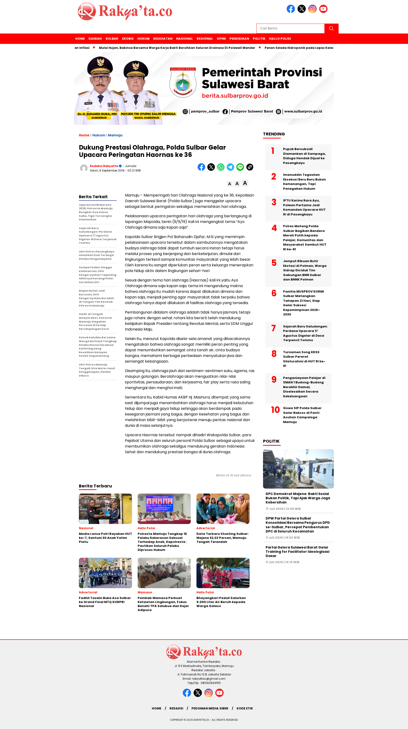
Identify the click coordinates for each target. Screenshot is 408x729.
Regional (205, 38)
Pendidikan (239, 38)
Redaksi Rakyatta (104, 166)
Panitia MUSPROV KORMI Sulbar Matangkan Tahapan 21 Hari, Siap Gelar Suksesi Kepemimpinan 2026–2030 (303, 303)
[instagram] (313, 12)
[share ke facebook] (202, 170)
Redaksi (176, 708)
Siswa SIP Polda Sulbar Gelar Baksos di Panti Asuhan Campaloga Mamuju (302, 415)
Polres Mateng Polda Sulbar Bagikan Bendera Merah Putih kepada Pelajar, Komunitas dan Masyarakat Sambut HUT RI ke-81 (304, 237)
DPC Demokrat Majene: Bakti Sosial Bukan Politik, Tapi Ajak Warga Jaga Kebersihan (298, 498)
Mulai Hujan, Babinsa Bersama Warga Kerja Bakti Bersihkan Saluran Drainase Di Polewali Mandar (160, 48)
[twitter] (302, 12)
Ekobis (128, 38)
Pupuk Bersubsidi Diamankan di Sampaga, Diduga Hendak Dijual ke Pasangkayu (304, 156)
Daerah (95, 38)
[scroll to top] (392, 721)
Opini (221, 38)
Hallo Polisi (280, 38)
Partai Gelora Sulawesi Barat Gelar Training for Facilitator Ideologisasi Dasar (297, 551)
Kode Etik (245, 708)
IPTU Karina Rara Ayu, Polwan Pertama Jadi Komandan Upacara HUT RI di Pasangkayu (304, 207)
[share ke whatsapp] (222, 170)
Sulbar (112, 38)
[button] (230, 184)
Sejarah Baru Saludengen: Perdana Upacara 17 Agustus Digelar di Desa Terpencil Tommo (305, 333)
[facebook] (292, 12)
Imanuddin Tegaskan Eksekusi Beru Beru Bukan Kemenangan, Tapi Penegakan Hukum (304, 181)
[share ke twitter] (212, 170)
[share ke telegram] (231, 170)
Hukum (143, 38)
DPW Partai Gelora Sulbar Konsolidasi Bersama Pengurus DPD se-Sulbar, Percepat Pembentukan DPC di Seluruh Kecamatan (298, 525)
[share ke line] (241, 170)
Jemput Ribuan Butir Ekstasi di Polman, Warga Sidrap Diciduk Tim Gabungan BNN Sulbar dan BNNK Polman (305, 270)
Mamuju (115, 135)
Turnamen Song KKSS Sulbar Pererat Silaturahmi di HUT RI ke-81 (304, 359)
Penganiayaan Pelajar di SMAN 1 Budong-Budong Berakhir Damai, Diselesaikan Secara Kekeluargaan (304, 387)
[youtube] (324, 12)
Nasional (184, 38)
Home (80, 38)
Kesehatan (162, 38)
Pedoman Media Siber (209, 708)
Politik (259, 38)
